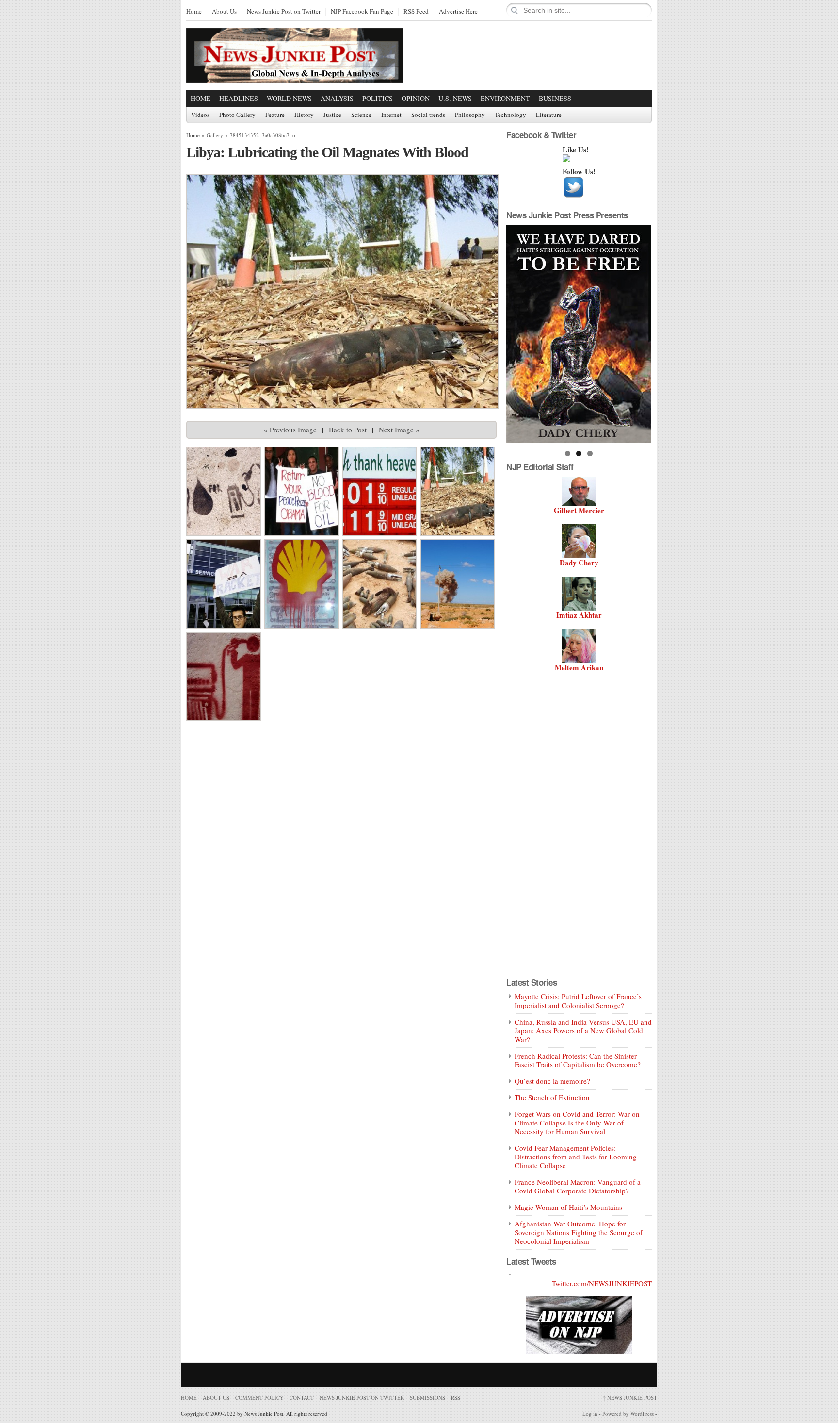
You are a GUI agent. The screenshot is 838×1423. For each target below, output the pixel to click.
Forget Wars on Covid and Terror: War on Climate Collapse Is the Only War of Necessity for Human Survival (577, 1122)
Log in (589, 1413)
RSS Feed (416, 12)
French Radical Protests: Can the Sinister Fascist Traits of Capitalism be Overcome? (578, 1060)
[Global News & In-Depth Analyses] (294, 74)
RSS (455, 1397)
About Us (224, 12)
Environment (505, 98)
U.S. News (455, 98)
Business (555, 98)
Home (194, 12)
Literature (549, 115)
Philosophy (470, 115)
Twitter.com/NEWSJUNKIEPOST (602, 1283)
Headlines (238, 98)
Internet (391, 115)
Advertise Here (458, 12)
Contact (302, 1397)
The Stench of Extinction (552, 1097)
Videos (200, 115)
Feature (275, 115)
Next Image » (399, 429)
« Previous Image (290, 429)
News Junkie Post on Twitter (284, 12)
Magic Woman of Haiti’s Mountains (568, 1207)
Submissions (427, 1397)
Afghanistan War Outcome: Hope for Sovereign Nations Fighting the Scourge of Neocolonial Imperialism (579, 1232)
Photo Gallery (237, 115)
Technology (510, 115)
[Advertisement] (538, 54)
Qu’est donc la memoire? (552, 1081)
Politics (377, 98)
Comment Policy (259, 1397)
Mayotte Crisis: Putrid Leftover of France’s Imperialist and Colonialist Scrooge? (578, 1001)
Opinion (416, 98)
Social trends (428, 115)
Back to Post (348, 429)
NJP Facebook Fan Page (362, 12)
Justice (332, 115)
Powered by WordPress (628, 1413)
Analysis (337, 98)
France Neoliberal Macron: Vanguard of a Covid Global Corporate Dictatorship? (578, 1186)
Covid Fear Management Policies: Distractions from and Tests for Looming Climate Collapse (576, 1156)
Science (361, 115)
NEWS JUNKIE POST (629, 1397)
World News (289, 98)
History (304, 115)
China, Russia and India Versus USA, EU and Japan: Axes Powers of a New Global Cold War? (583, 1030)
